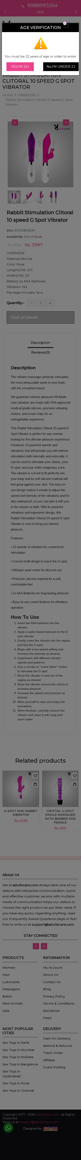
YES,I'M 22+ (20, 67)
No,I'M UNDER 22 (61, 67)
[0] (66, 27)
